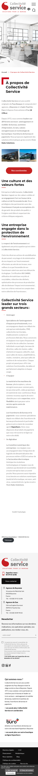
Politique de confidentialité (11, 760)
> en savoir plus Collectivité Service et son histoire (16, 709)
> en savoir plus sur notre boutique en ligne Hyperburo (19, 733)
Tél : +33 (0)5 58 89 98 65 (14, 613)
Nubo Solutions (8, 143)
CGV (19, 750)
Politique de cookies (9, 763)
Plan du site (24, 763)
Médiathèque (19, 753)
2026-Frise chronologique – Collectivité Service (15, 537)
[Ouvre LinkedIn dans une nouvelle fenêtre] (7, 665)
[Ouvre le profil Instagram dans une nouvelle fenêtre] (3, 665)
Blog (18, 757)
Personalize (10, 773)
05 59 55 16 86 (11, 575)
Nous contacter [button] (11, 581)
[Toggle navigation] (33, 4)
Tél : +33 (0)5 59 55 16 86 (14, 598)
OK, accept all (12, 770)
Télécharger (8, 540)
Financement (7, 753)
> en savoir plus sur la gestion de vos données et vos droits (16, 657)
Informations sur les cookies (25, 773)
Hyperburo (15, 427)
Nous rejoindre (7, 757)
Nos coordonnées (19, 170)
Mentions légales (8, 750)
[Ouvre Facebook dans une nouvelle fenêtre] (10, 665)
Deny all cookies (27, 770)
